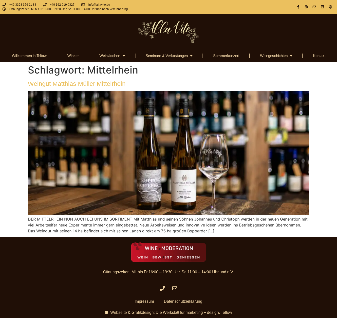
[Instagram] (306, 6)
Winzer (73, 56)
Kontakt (319, 56)
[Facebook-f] (298, 6)
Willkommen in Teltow (29, 56)
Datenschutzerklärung (183, 301)
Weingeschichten (274, 56)
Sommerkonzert (226, 56)
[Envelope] (314, 6)
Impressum (144, 301)
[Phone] (162, 288)
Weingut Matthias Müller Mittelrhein (77, 83)
